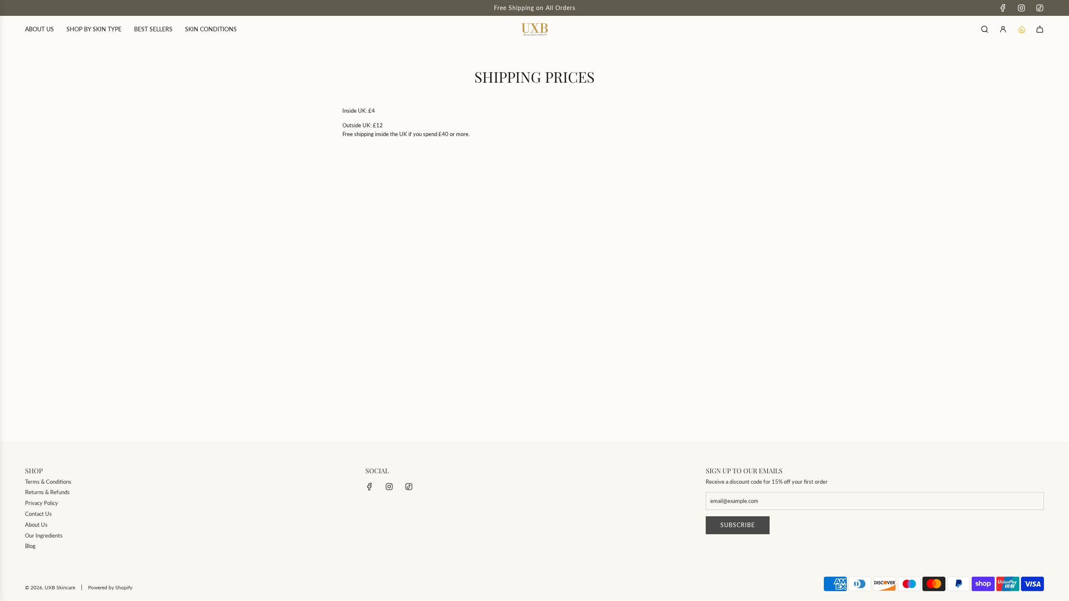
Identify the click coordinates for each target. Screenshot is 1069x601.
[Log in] (1003, 29)
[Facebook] (1003, 8)
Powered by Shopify (110, 587)
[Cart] (1040, 29)
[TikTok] (1040, 8)
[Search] (984, 29)
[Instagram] (1021, 8)
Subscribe (737, 524)
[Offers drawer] (1021, 29)
